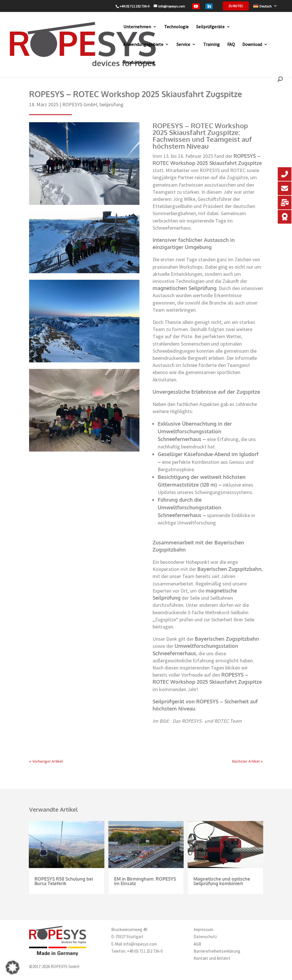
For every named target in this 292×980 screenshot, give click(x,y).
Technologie (176, 26)
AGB (197, 944)
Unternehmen (137, 26)
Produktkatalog (139, 62)
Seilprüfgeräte (210, 26)
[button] (12, 967)
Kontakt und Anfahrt (212, 958)
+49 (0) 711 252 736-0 (145, 951)
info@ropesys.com (140, 944)
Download (252, 44)
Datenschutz (205, 936)
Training (211, 44)
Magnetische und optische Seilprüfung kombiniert (221, 881)
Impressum (203, 929)
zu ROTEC (235, 6)
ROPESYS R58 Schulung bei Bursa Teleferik (64, 881)
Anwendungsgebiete (143, 44)
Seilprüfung (111, 104)
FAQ (231, 44)
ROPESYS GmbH (79, 104)
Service (183, 44)
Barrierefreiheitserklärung (217, 951)
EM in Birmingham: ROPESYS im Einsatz (145, 881)
